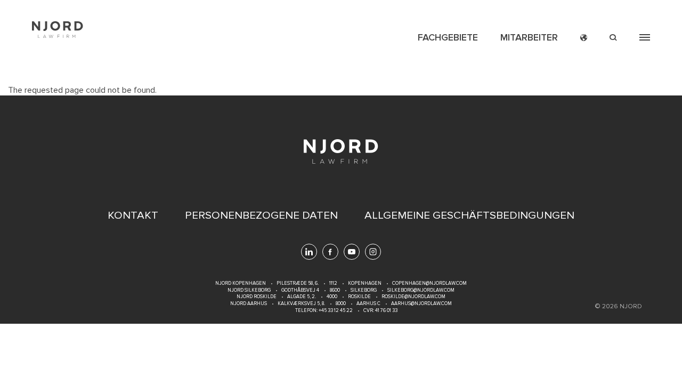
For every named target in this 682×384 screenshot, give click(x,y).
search (613, 37)
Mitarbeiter (529, 37)
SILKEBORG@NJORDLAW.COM (420, 290)
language (583, 37)
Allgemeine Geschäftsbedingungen (469, 215)
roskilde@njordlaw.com (413, 297)
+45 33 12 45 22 (335, 311)
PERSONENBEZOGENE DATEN (261, 215)
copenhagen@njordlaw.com (429, 283)
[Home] (57, 30)
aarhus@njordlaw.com (421, 304)
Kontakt (133, 215)
